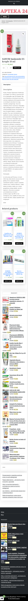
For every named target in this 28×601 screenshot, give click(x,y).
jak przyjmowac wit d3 (10, 76)
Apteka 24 (14, 11)
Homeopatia (9, 21)
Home (3, 21)
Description (7, 84)
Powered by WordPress (9, 597)
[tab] (7, 84)
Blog (2, 515)
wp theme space (15, 598)
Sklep (2, 512)
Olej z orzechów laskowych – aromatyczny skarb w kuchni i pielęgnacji (11, 486)
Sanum (15, 74)
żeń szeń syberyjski (14, 79)
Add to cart (17, 67)
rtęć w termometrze (19, 76)
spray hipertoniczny (6, 77)
